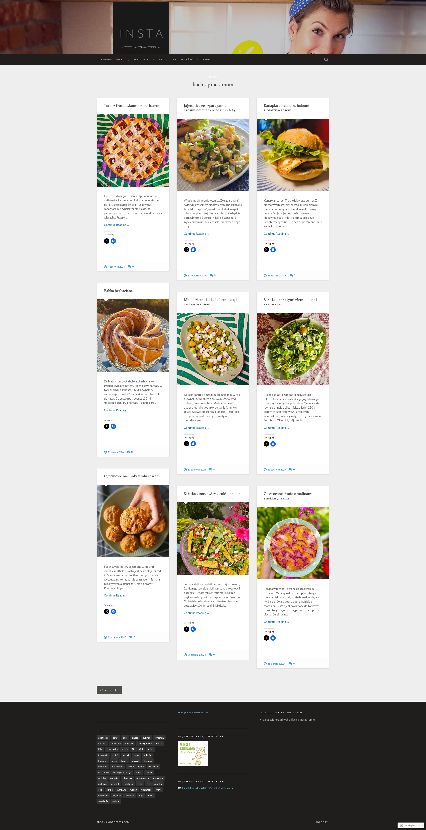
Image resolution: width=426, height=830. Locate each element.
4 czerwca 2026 (116, 266)
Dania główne (145, 743)
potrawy (102, 783)
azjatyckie (103, 737)
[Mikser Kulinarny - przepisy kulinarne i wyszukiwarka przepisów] (193, 765)
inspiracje (103, 755)
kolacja (147, 755)
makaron (102, 766)
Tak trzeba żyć (182, 59)
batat (115, 737)
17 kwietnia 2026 (197, 275)
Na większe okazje (122, 772)
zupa (141, 795)
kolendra (102, 760)
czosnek (129, 743)
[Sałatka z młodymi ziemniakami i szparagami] (293, 349)
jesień (115, 755)
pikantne (127, 778)
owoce (149, 772)
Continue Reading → (117, 225)
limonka (148, 760)
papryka (114, 778)
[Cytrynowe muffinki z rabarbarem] (133, 521)
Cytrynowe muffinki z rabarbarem (132, 476)
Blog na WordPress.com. (113, 822)
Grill (141, 749)
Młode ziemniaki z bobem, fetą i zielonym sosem (210, 302)
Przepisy (139, 59)
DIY (160, 59)
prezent (115, 783)
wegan (133, 789)
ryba (140, 783)
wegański (146, 789)
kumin (124, 760)
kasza (136, 755)
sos (100, 789)
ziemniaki (129, 795)
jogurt (126, 755)
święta (115, 801)
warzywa (121, 789)
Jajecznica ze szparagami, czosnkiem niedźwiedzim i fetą (209, 108)
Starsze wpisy (110, 690)
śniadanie (103, 801)
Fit (133, 749)
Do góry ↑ (322, 822)
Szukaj (326, 59)
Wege (158, 789)
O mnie (206, 59)
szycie (109, 789)
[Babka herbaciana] (133, 335)
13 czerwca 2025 (197, 469)
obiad (138, 772)
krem (114, 760)
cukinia (146, 737)
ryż (148, 783)
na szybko (153, 766)
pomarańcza (142, 778)
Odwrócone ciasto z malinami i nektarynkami (288, 496)
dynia (125, 749)
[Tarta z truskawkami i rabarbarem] (133, 150)
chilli (125, 737)
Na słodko (103, 772)
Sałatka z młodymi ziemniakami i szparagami (290, 302)
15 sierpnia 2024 (277, 663)
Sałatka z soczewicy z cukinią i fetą (212, 494)
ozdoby (102, 778)
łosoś (151, 795)
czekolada (116, 743)
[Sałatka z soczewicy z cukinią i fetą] (213, 538)
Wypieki (116, 795)
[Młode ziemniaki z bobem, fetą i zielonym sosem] (213, 349)
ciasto (135, 737)
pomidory (158, 778)
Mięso (131, 766)
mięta (141, 766)
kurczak (136, 760)
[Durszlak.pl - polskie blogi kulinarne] (186, 788)
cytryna (102, 743)
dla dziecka (112, 749)
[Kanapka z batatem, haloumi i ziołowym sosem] (293, 155)
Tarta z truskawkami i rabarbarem (131, 106)
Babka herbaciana (118, 291)
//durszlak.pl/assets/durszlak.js (214, 788)
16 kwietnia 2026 (277, 275)
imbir (150, 749)
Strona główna (112, 59)
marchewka (117, 766)
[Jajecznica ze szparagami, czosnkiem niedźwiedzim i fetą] (213, 155)
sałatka (158, 783)
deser (159, 743)
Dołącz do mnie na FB (193, 712)
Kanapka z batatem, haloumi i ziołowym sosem (288, 108)
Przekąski (128, 783)
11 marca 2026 (116, 452)
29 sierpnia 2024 (197, 654)
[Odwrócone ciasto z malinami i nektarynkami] (293, 543)
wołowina (103, 795)
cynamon (159, 737)
